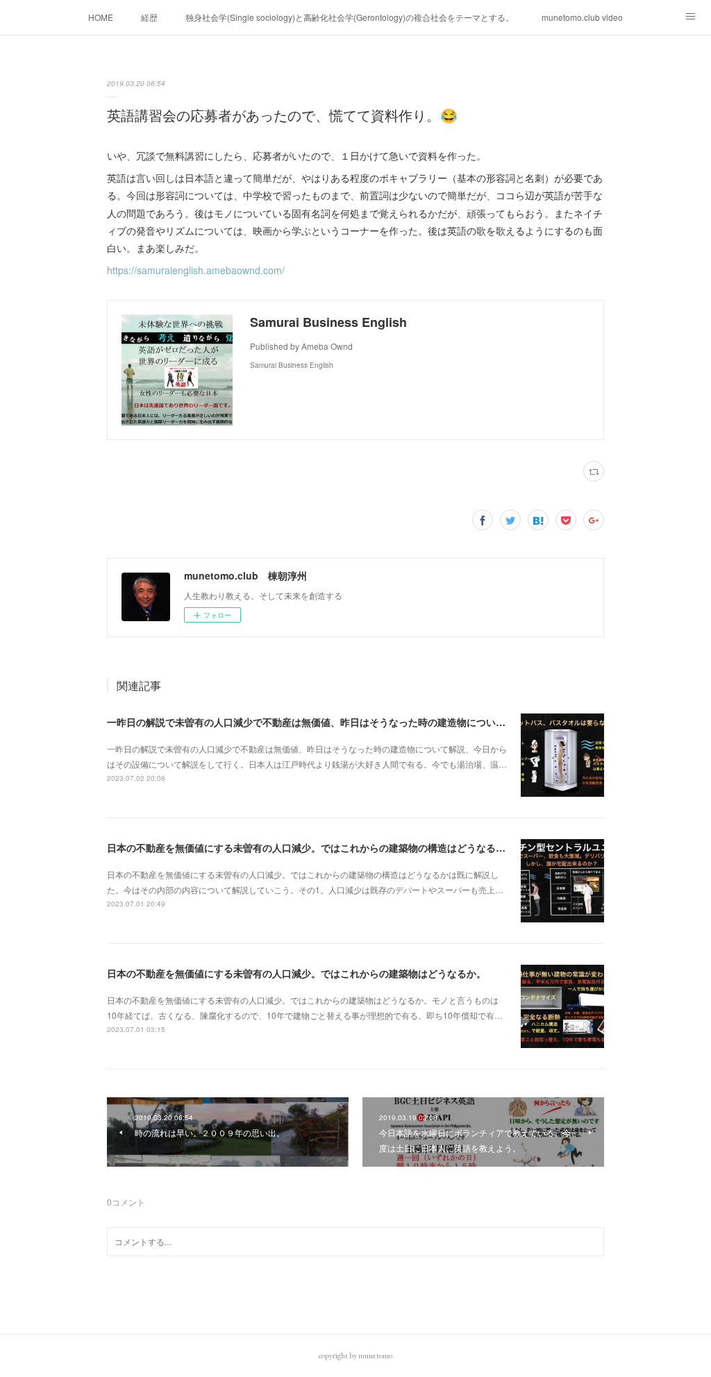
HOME (100, 17)
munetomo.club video (582, 17)
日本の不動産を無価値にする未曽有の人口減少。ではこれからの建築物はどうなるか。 (296, 973)
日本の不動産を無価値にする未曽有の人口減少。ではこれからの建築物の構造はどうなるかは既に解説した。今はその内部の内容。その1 (406, 847)
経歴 (149, 17)
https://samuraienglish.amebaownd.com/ (196, 270)
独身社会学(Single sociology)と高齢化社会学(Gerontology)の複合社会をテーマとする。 (349, 17)
